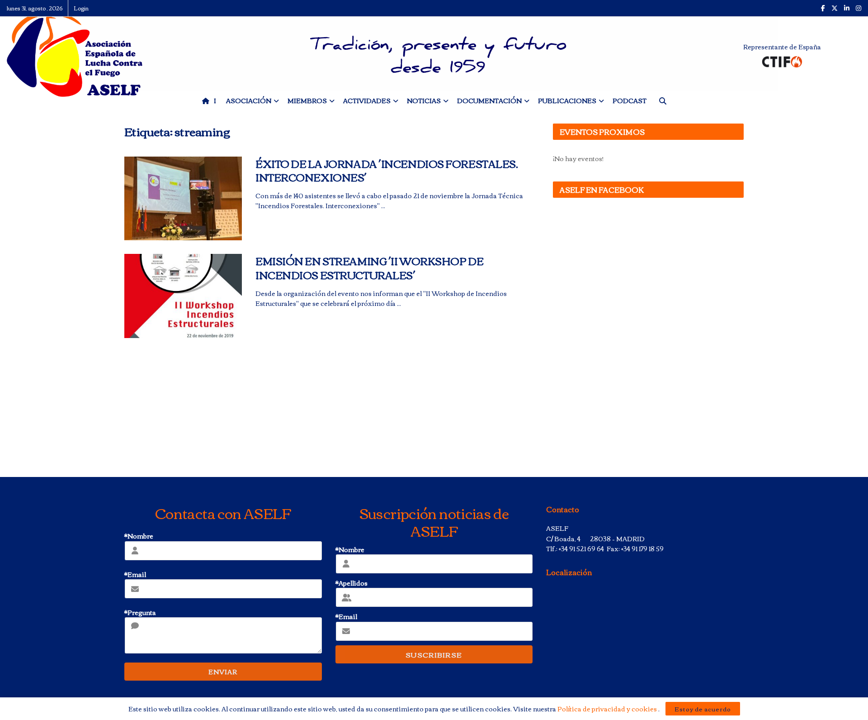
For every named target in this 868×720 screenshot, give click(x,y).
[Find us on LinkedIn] (846, 8)
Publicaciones (567, 100)
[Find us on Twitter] (834, 8)
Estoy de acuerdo (703, 708)
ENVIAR (222, 671)
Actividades (367, 100)
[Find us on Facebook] (823, 8)
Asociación (248, 100)
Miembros (307, 100)
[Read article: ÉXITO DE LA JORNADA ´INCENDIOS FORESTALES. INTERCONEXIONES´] (183, 199)
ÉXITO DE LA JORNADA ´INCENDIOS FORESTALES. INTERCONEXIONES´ (386, 170)
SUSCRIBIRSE (434, 654)
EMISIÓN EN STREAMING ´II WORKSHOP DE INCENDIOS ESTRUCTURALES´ (369, 268)
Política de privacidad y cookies (607, 709)
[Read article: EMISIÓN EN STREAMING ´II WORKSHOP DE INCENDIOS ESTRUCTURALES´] (183, 296)
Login (81, 8)
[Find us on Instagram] (858, 8)
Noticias (424, 100)
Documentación (489, 100)
